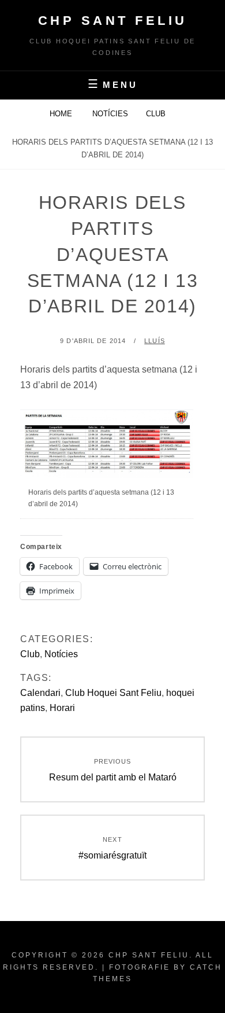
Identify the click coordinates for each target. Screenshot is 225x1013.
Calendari (40, 693)
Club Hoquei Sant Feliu (113, 693)
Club (156, 113)
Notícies (110, 113)
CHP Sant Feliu (112, 20)
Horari (62, 708)
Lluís (154, 340)
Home (62, 113)
